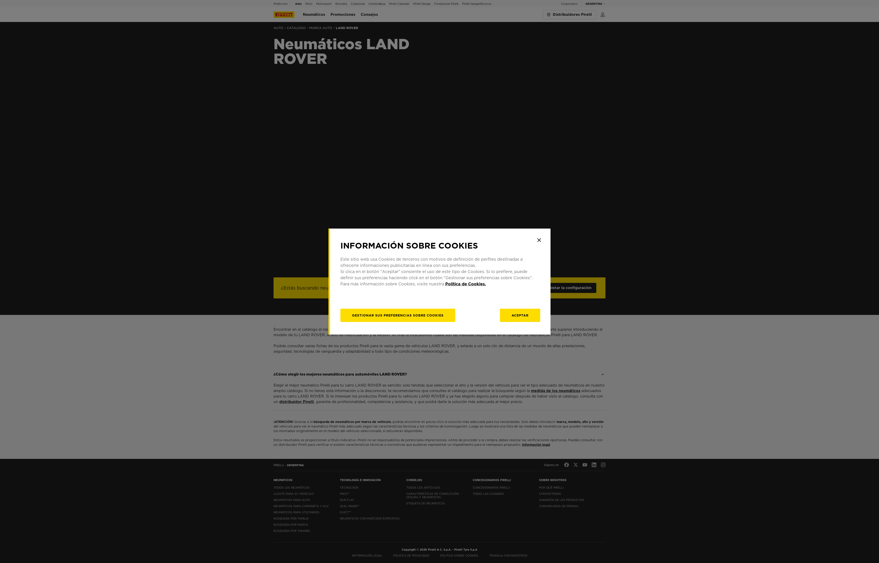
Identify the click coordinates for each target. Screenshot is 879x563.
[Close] (539, 240)
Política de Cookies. (465, 283)
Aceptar (520, 315)
